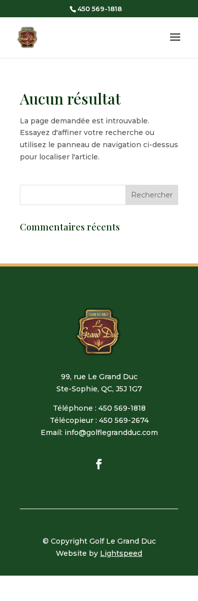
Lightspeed (121, 553)
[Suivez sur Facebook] (99, 464)
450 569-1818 (99, 9)
